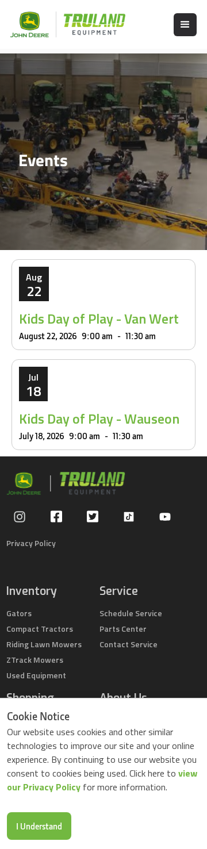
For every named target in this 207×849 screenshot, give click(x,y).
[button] (185, 24)
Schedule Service (130, 613)
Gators (19, 613)
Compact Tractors (39, 629)
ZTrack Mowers (34, 660)
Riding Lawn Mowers (44, 644)
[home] (62, 24)
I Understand (39, 826)
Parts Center (123, 629)
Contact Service (128, 644)
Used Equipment (36, 675)
